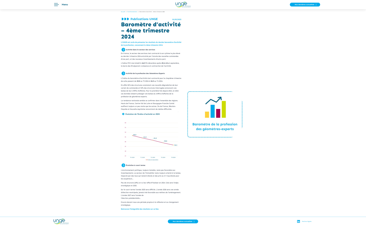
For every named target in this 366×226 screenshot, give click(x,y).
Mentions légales (306, 221)
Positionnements (132, 11)
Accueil (123, 11)
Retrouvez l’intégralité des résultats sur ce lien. (140, 209)
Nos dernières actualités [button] (304, 5)
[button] (61, 4)
